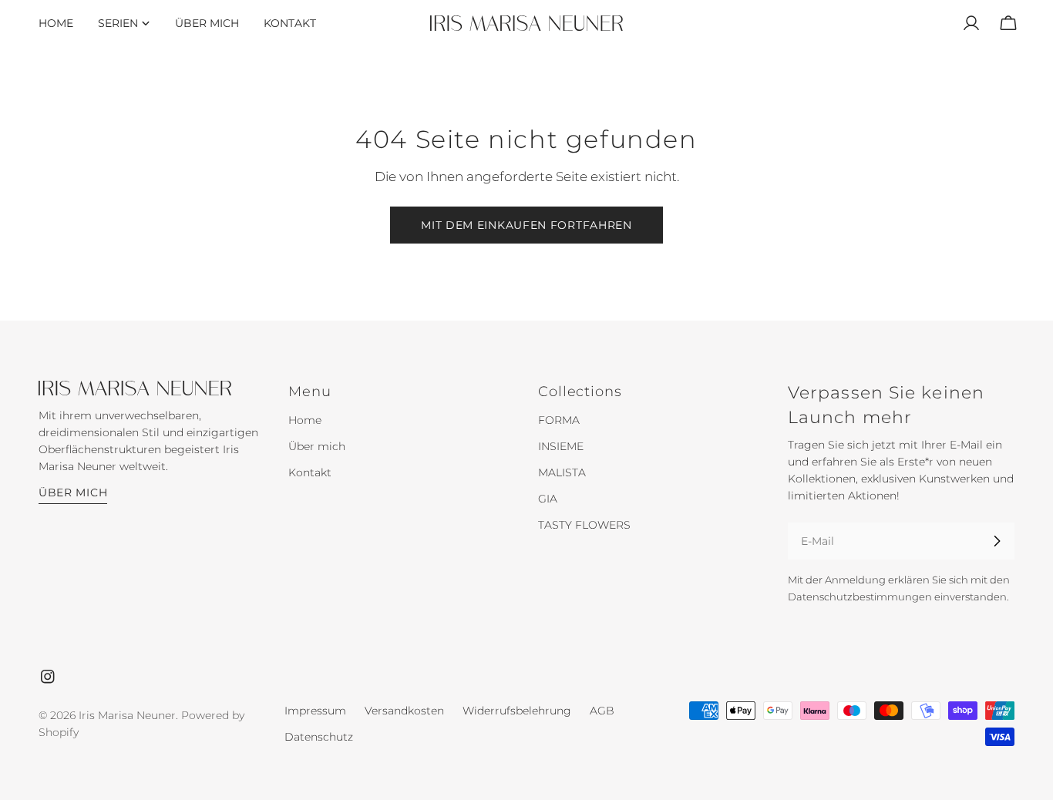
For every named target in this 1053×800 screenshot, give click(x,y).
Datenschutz (318, 737)
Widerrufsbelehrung (517, 711)
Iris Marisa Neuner (127, 715)
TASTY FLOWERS (584, 525)
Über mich (73, 492)
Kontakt (309, 472)
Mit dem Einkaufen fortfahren (526, 225)
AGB (602, 711)
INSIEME (561, 446)
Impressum (315, 711)
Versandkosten (404, 711)
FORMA (559, 420)
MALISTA (562, 472)
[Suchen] (934, 23)
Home (304, 420)
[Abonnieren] (997, 541)
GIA (547, 499)
